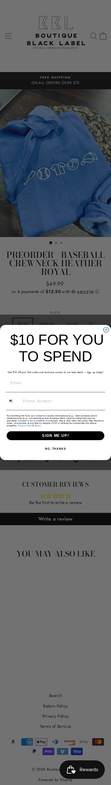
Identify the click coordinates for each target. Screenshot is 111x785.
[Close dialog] (106, 329)
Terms (37, 426)
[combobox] (14, 401)
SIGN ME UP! (55, 435)
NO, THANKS (55, 449)
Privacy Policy (25, 426)
